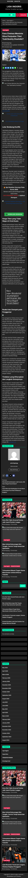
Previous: (13, 481)
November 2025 (6, 688)
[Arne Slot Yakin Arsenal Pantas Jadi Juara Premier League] (14, 510)
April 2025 (5, 712)
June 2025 (5, 705)
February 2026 (6, 678)
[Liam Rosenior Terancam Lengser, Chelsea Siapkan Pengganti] (14, 855)
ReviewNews (10, 876)
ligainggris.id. (12, 442)
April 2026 (5, 671)
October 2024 (6, 733)
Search (5, 581)
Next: (13, 489)
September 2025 (6, 695)
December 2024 (6, 726)
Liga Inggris (5, 30)
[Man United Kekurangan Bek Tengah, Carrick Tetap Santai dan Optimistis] (14, 534)
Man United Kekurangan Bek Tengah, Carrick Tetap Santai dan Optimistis (13, 546)
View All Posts (14, 470)
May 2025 (5, 709)
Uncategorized (6, 761)
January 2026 (6, 681)
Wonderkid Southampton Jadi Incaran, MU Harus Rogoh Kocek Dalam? (13, 298)
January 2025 (6, 722)
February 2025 (6, 719)
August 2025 (5, 698)
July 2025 (5, 702)
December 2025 (6, 685)
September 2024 (6, 736)
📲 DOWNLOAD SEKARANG (14, 214)
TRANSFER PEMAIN (15, 566)
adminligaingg (7, 43)
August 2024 (5, 740)
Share (20, 68)
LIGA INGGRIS (14, 6)
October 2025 (6, 691)
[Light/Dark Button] (10, 15)
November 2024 (6, 729)
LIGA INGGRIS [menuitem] (6, 111)
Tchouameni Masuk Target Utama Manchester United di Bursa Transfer (13, 572)
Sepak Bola (5, 754)
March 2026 (5, 674)
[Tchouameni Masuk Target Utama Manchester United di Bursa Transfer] (14, 560)
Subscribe (23, 15)
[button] (13, 15)
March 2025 (5, 716)
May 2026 (5, 667)
